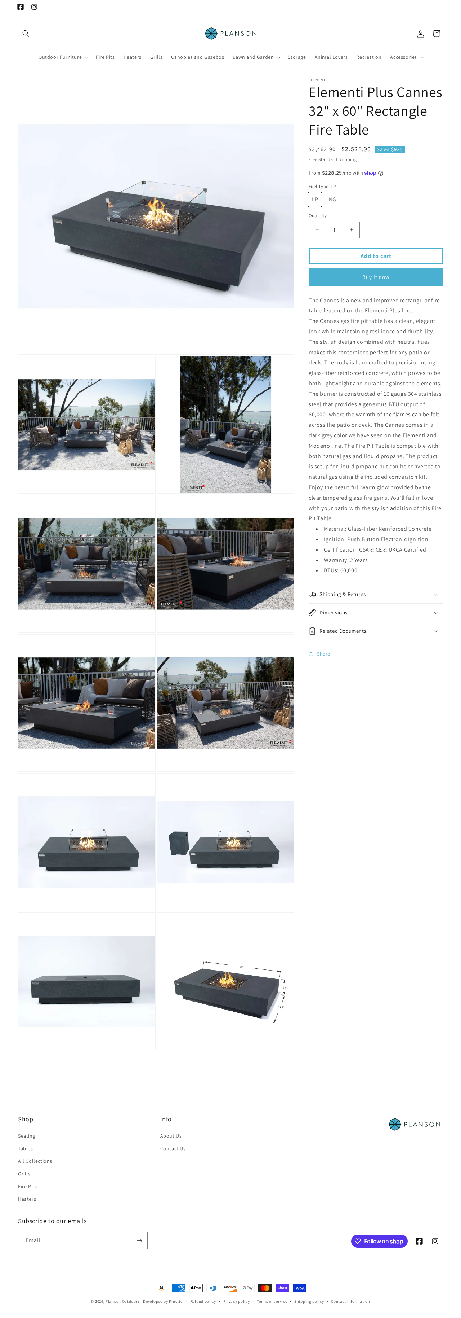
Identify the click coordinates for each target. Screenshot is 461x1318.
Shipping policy (309, 1301)
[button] (26, 33)
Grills (24, 1173)
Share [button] (323, 653)
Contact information (350, 1301)
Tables (25, 1148)
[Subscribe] (139, 1240)
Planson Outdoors (123, 1301)
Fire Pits (27, 1186)
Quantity (318, 216)
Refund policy (203, 1301)
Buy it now (376, 276)
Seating (26, 1136)
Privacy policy (236, 1301)
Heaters (27, 1199)
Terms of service (272, 1301)
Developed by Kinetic (162, 1301)
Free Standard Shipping (333, 159)
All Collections (35, 1161)
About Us (171, 1136)
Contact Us (173, 1148)
